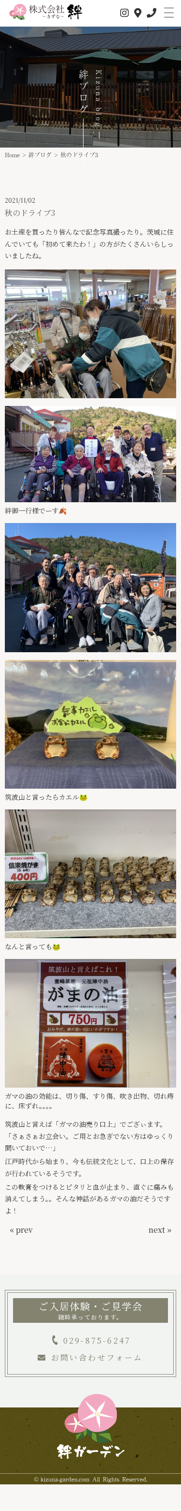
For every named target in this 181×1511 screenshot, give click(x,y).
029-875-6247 (97, 1340)
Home (12, 154)
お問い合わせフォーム (97, 1357)
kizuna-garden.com (65, 1479)
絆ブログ (40, 154)
